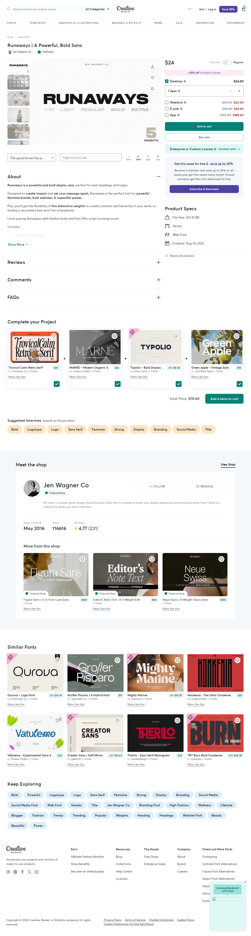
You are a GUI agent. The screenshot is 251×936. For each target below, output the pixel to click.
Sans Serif (24, 37)
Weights (122, 815)
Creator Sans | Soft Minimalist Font (91, 755)
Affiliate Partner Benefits (87, 856)
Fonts (10, 37)
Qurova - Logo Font (21, 695)
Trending (79, 815)
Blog (119, 856)
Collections (123, 864)
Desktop (176, 81)
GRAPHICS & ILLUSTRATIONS (79, 23)
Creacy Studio (81, 371)
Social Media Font (24, 805)
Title (94, 805)
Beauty (217, 815)
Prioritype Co (19, 699)
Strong (141, 795)
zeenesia (136, 699)
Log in (212, 9)
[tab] (18, 65)
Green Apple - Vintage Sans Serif (213, 367)
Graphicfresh (199, 699)
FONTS (11, 23)
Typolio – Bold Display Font (149, 367)
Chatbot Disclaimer (161, 920)
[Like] (152, 77)
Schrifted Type (203, 371)
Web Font (54, 805)
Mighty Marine (137, 695)
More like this (16, 377)
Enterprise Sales (155, 864)
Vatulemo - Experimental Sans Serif (31, 755)
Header (76, 805)
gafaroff (76, 759)
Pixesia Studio (19, 759)
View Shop (228, 464)
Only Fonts (140, 371)
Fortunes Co (19, 371)
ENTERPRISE (236, 23)
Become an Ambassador (87, 871)
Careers (182, 871)
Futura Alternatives (218, 871)
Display (161, 795)
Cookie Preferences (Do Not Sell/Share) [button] (129, 924)
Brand (181, 864)
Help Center (124, 871)
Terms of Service (135, 920)
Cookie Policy (185, 920)
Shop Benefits (80, 864)
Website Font (192, 815)
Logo (77, 795)
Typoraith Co (79, 699)
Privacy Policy (113, 920)
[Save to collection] (152, 88)
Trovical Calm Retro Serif (25, 367)
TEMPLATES (37, 23)
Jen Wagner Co (118, 805)
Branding (182, 795)
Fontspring (209, 856)
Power (38, 826)
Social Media (208, 795)
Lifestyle (226, 805)
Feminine (120, 795)
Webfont (176, 102)
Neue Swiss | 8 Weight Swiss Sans (185, 600)
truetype (196, 759)
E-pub (174, 109)
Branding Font (149, 805)
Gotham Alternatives (219, 864)
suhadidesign (139, 759)
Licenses (121, 879)
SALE (179, 23)
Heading (143, 815)
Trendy (58, 815)
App (173, 115)
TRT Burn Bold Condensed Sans (209, 755)
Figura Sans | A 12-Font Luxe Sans (46, 600)
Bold (14, 795)
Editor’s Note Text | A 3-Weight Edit (116, 600)
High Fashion (179, 805)
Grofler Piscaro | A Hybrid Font (88, 695)
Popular (100, 815)
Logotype (57, 795)
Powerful (33, 795)
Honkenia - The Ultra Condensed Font (213, 695)
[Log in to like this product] (53, 336)
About (181, 856)
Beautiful (17, 826)
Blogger (17, 815)
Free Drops (151, 856)
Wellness (204, 805)
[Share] (152, 67)
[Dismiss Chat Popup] (245, 882)
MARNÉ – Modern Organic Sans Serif (94, 367)
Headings (166, 815)
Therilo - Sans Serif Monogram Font (151, 755)
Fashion (38, 815)
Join (202, 9)
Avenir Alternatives (218, 879)
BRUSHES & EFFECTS (126, 23)
